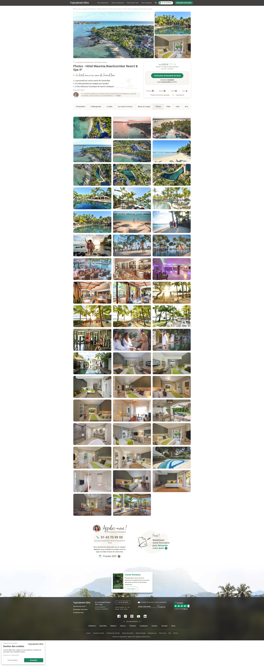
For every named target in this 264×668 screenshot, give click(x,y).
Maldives (113, 626)
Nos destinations (103, 3)
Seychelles (103, 626)
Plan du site (162, 633)
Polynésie (133, 626)
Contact (175, 633)
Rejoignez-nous (152, 633)
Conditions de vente (98, 633)
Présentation (80, 107)
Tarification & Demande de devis (167, 76)
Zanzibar (154, 626)
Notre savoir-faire (132, 3)
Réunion (123, 626)
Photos (148, 91)
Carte (173, 91)
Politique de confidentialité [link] (11, 655)
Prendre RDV (110, 556)
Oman (173, 626)
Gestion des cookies (127, 633)
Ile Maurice (92, 626)
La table (109, 107)
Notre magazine (146, 3)
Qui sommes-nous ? (79, 606)
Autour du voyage (144, 107)
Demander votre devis (80, 609)
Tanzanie (164, 626)
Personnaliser (13, 660)
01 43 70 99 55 (112, 537)
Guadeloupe (144, 626)
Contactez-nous (78, 612)
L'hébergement (95, 107)
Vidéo (161, 91)
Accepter (33, 660)
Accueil (88, 633)
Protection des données (113, 633)
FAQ (169, 633)
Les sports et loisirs (125, 107)
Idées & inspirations (117, 3)
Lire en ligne (131, 589)
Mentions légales (141, 633)
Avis (183, 91)
